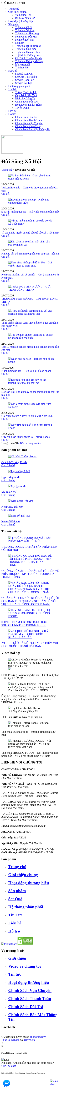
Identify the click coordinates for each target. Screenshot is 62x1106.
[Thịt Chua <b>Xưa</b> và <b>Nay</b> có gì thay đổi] (31, 711)
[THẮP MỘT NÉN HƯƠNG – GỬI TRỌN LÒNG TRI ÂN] (31, 289)
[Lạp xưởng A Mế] (19, 471)
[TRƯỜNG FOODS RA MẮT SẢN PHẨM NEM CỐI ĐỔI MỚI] (31, 540)
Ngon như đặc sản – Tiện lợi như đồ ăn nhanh (26, 370)
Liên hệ (12, 110)
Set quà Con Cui (24, 73)
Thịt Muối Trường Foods (28, 55)
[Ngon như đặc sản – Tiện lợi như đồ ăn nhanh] (31, 361)
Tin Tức (12, 89)
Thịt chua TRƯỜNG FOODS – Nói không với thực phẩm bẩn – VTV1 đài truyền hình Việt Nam (29, 754)
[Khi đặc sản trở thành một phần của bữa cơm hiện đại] (31, 244)
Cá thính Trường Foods (14, 464)
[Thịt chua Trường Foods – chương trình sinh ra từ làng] (31, 725)
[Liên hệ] (5, 1103)
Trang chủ (13, 8)
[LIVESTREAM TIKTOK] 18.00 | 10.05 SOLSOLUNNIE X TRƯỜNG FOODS (24, 624)
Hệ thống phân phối (19, 86)
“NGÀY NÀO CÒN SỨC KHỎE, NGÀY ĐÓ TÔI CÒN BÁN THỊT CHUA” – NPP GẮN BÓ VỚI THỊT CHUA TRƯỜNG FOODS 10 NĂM (30, 601)
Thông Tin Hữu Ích (26, 92)
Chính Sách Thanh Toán (28, 120)
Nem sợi (19, 42)
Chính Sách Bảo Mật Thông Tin (32, 129)
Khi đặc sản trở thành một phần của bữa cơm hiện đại (30, 253)
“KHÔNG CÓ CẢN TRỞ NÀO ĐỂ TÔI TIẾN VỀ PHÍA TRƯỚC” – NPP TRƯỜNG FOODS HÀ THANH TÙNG (30, 573)
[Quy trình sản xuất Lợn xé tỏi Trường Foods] (31, 427)
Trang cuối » (34, 443)
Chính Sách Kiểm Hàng (28, 126)
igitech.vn (29, 1039)
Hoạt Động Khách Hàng (28, 104)
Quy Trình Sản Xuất (26, 95)
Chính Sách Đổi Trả (26, 117)
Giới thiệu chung (17, 11)
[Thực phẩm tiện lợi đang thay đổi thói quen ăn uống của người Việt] (31, 313)
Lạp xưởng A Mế (10, 479)
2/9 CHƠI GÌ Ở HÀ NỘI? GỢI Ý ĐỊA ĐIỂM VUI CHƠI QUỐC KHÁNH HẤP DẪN (29, 645)
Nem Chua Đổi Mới (26, 36)
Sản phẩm (13, 24)
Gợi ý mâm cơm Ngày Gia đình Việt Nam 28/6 (27, 415)
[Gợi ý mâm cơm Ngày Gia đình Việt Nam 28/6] (31, 406)
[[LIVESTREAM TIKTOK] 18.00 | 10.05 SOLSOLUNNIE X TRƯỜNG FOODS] (31, 616)
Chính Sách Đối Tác (26, 101)
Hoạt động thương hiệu (21, 21)
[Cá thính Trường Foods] (22, 456)
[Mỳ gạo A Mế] (17, 486)
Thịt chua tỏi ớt (23, 27)
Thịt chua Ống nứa (25, 48)
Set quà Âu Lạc (23, 83)
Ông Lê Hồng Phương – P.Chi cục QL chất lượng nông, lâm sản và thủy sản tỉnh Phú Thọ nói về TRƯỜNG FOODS (28, 699)
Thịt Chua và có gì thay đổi (22, 716)
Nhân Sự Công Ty (25, 98)
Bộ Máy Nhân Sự (25, 18)
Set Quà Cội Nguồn (26, 76)
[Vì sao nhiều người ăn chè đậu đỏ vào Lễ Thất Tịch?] (31, 223)
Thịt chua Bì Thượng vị (28, 45)
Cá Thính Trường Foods (28, 58)
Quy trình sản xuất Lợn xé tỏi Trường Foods (25, 436)
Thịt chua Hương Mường (29, 61)
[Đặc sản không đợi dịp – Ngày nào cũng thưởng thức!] (31, 202)
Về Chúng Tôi (23, 14)
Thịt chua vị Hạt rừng (27, 33)
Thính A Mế (21, 67)
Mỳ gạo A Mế (22, 64)
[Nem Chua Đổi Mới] (20, 500)
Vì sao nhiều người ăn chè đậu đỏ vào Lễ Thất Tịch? (30, 232)
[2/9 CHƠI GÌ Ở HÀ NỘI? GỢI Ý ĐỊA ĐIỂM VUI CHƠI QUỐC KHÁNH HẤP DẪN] (31, 637)
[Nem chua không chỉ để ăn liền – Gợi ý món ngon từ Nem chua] (31, 265)
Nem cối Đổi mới (24, 39)
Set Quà (12, 70)
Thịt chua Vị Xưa (24, 30)
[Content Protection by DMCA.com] (25, 943)
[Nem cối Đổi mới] (19, 515)
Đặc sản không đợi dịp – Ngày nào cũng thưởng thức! (30, 211)
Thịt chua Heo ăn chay (27, 52)
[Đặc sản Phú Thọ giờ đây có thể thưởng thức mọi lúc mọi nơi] (31, 382)
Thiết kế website (10, 1039)
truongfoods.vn (38, 1036)
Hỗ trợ (11, 113)
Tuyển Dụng (22, 107)
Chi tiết (5, 193)
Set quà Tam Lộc (24, 79)
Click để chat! (9, 1065)
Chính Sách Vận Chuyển (29, 123)
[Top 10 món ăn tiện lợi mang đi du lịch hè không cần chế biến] (31, 337)
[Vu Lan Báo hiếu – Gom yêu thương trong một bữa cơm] (31, 178)
